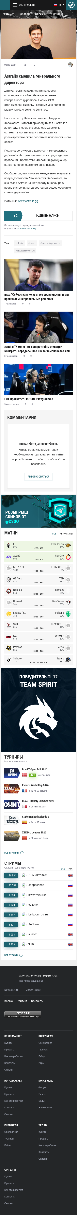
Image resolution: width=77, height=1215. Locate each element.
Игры (41, 1063)
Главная (8, 14)
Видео (41, 1094)
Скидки (8, 1070)
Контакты (37, 1001)
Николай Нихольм (25, 251)
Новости (24, 14)
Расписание (45, 1108)
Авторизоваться (38, 476)
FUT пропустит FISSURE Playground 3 (28, 399)
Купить (8, 1043)
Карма (8, 1001)
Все (54, 533)
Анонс (31, 243)
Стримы (40, 14)
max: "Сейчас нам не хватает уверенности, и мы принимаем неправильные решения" (36, 297)
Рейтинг (22, 1001)
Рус (71, 868)
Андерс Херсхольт (50, 243)
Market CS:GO (32, 990)
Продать (9, 1050)
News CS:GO (11, 990)
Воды (41, 1101)
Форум (42, 1088)
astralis (19, 243)
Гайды (41, 1056)
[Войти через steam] (71, 5)
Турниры (57, 14)
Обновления (45, 1043)
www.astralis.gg (28, 201)
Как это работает (13, 1056)
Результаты (66, 533)
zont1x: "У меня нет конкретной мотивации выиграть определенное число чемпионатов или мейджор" (37, 349)
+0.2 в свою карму (26, 229)
